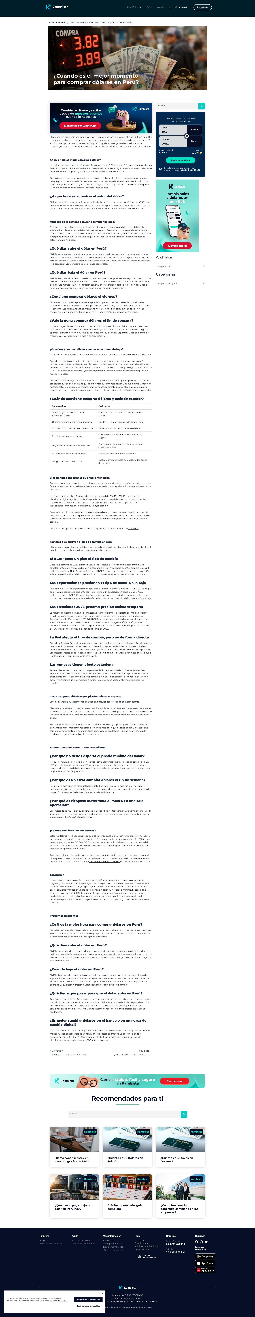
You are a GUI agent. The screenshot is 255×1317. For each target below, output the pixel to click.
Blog (149, 7)
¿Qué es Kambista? (113, 1250)
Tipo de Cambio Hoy (113, 1247)
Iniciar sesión (181, 7)
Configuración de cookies (88, 1306)
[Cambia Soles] (177, 215)
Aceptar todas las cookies (88, 1299)
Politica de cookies (58, 1301)
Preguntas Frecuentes (83, 1243)
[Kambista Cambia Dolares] (101, 118)
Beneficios (132, 7)
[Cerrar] (102, 1293)
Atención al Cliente (81, 1240)
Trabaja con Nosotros (51, 1243)
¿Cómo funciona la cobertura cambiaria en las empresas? (179, 1209)
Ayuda (160, 7)
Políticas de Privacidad (146, 1246)
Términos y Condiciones (141, 1241)
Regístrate (202, 7)
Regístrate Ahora (180, 160)
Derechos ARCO (143, 1249)
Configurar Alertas (112, 1243)
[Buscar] (201, 106)
